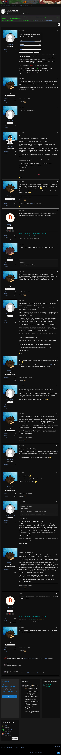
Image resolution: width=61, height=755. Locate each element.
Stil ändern (57, 746)
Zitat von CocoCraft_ (27, 506)
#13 (57, 445)
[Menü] (59, 1)
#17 (57, 593)
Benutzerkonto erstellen (10, 697)
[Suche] (51, 1)
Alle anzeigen (15, 738)
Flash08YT (7, 733)
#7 (57, 244)
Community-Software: (30, 752)
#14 (57, 473)
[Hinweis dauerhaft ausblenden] (58, 17)
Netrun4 (10, 13)
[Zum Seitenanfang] (58, 753)
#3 (57, 107)
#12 (57, 413)
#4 (57, 132)
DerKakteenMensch (10, 729)
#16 (57, 549)
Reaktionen (6, 98)
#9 (57, 300)
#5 (57, 181)
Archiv (37, 672)
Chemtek (33, 203)
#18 (57, 627)
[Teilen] (59, 24)
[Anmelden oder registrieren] (55, 2)
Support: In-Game (42, 658)
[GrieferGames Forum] (24, 1)
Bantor (9, 657)
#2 (57, 78)
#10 (57, 357)
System (9, 664)
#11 (57, 386)
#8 (57, 271)
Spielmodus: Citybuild (29, 658)
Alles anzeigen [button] (38, 515)
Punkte (5, 49)
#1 (57, 30)
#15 (57, 501)
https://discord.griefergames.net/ (43, 20)
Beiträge (5, 51)
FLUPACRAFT (8, 725)
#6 (57, 210)
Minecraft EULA (48, 364)
